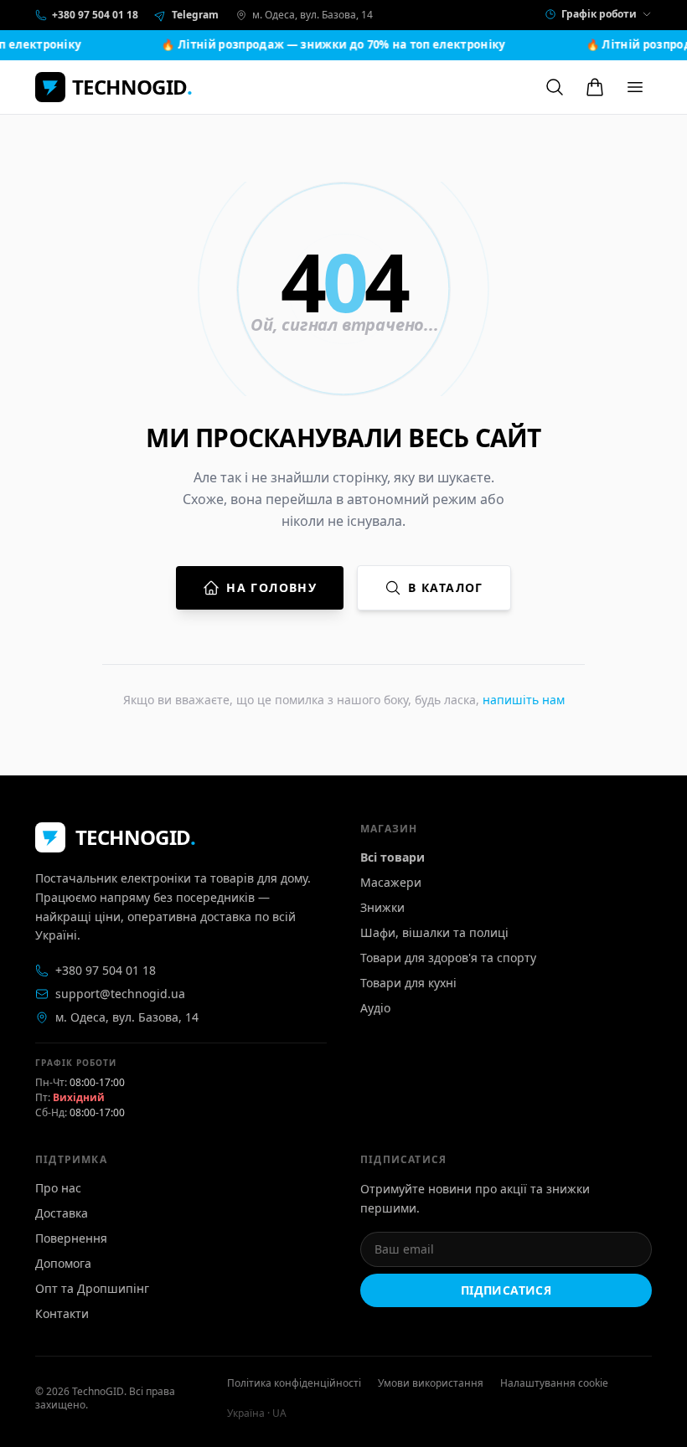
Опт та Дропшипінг (92, 1288)
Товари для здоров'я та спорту (448, 958)
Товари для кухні (408, 983)
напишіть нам (524, 700)
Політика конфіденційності (294, 1383)
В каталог (445, 587)
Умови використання (430, 1383)
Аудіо (375, 1008)
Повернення (71, 1238)
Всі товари (392, 857)
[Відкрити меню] (635, 87)
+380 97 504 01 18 (105, 970)
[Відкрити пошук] (554, 87)
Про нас (58, 1188)
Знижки (382, 907)
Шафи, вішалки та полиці (434, 932)
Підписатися (506, 1290)
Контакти (62, 1313)
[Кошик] (595, 87)
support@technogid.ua (120, 994)
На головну (271, 587)
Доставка (61, 1213)
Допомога (63, 1263)
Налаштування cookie (554, 1383)
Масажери (390, 882)
